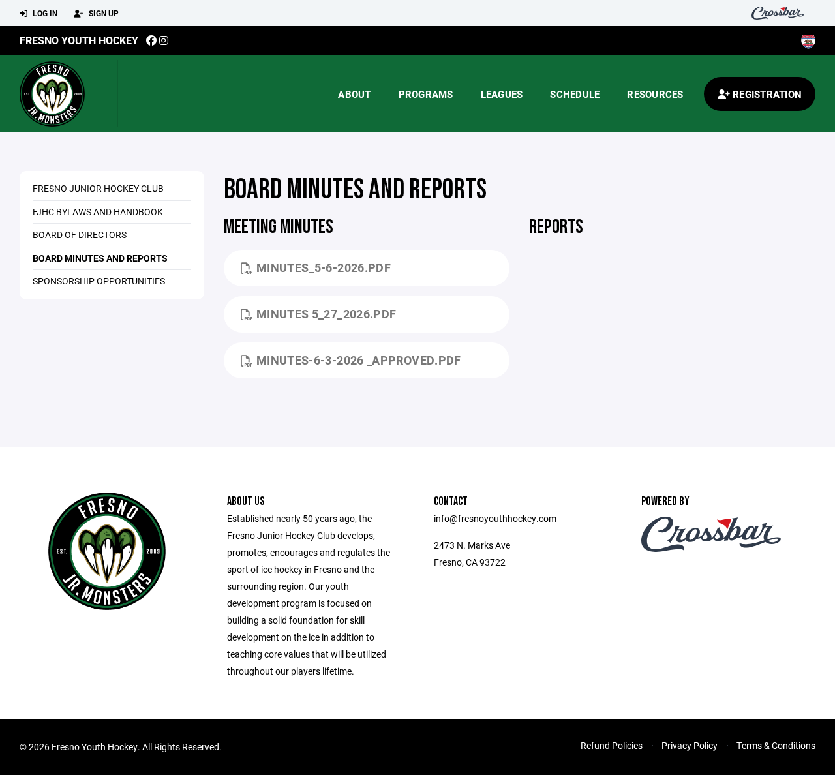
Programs (426, 93)
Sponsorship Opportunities (99, 281)
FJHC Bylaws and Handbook (98, 211)
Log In (44, 13)
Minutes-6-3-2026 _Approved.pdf (358, 360)
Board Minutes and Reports (100, 258)
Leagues (502, 93)
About (354, 93)
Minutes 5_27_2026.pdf (326, 314)
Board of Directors (80, 234)
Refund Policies (612, 745)
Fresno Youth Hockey (79, 40)
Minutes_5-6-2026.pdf (323, 267)
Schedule (575, 93)
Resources (655, 93)
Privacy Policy (689, 745)
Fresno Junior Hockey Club (98, 188)
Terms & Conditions (775, 745)
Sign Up (103, 13)
